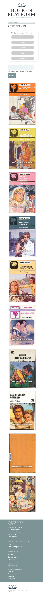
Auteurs (11, 555)
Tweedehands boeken (15, 523)
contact (10, 591)
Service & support (13, 565)
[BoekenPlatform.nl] (21, 10)
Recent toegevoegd (15, 547)
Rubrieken (14, 551)
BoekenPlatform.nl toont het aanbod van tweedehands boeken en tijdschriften (15, 531)
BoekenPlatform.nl (19, 541)
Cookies (11, 576)
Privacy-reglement (15, 574)
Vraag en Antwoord (15, 569)
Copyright (11, 578)
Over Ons (11, 544)
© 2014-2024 (24, 590)
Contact (11, 571)
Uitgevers (11, 559)
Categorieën (12, 557)
